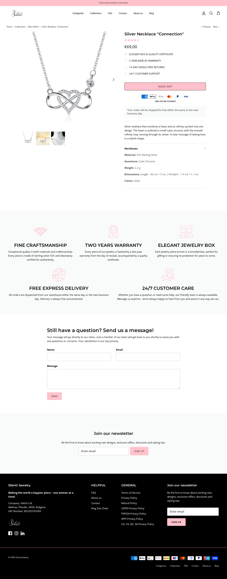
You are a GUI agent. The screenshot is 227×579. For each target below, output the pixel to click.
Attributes (131, 148)
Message (52, 366)
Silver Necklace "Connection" (55, 26)
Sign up (139, 451)
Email (119, 349)
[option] (69, 80)
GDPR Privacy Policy (132, 508)
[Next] (113, 79)
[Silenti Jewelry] (17, 13)
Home (9, 26)
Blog (151, 13)
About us (138, 13)
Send (54, 396)
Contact (123, 13)
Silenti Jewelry (22, 557)
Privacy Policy (129, 497)
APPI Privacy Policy (132, 518)
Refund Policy (129, 503)
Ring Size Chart (99, 508)
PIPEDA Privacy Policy (133, 513)
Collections (95, 13)
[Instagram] (16, 533)
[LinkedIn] (22, 533)
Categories (78, 13)
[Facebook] (10, 533)
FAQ (110, 13)
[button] (132, 40)
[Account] (203, 13)
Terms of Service (130, 492)
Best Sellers (33, 26)
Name (51, 349)
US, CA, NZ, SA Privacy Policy (137, 524)
